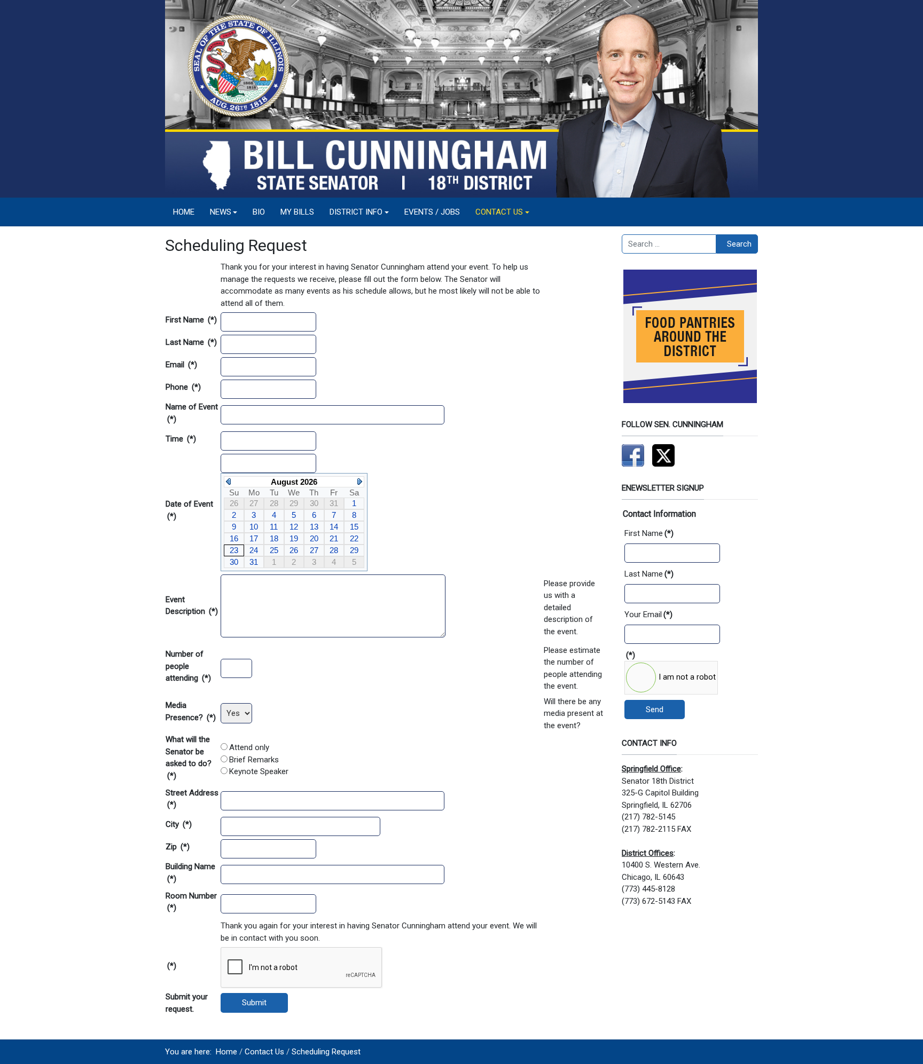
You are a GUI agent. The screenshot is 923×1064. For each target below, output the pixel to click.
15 (354, 526)
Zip (178, 847)
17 (253, 538)
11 (274, 526)
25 (274, 550)
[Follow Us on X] (663, 455)
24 (253, 550)
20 (314, 538)
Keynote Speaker (258, 771)
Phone (183, 387)
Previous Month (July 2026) (228, 481)
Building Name (190, 873)
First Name (191, 320)
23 (234, 550)
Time (181, 439)
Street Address (192, 799)
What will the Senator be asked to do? (189, 758)
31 (253, 561)
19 (294, 538)
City (179, 824)
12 (294, 526)
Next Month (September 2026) (359, 481)
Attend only (249, 747)
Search (739, 244)
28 (334, 550)
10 (253, 526)
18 (274, 538)
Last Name (191, 342)
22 (354, 538)
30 (234, 561)
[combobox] (669, 244)
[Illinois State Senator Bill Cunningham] (461, 98)
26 (294, 550)
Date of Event (189, 510)
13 (314, 526)
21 (334, 538)
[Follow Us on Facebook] (633, 455)
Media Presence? (191, 711)
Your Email (648, 614)
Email (181, 364)
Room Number (191, 902)
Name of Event (192, 413)
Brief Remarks (254, 759)
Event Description (192, 606)
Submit (254, 1002)
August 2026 (294, 481)
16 (234, 538)
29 (354, 550)
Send (654, 709)
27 (314, 550)
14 (334, 526)
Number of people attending (188, 666)
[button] (223, 212)
